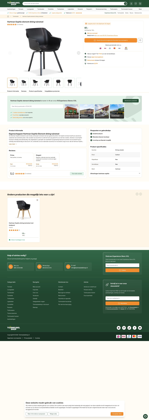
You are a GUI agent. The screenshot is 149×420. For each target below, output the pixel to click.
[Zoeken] (125, 3)
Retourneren (61, 295)
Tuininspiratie (120, 12)
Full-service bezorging (64, 304)
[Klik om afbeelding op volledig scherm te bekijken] (44, 51)
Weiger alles (53, 414)
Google (122, 308)
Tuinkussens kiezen (89, 292)
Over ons (35, 292)
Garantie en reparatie (64, 298)
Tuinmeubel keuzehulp (64, 301)
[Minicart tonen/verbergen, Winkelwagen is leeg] (140, 3)
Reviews (23, 91)
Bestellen (61, 289)
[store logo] (13, 3)
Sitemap (35, 307)
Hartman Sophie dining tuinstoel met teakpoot (21, 224)
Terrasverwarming (101, 9)
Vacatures (36, 295)
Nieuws (131, 12)
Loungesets (30, 9)
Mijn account (36, 287)
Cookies (37, 338)
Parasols (80, 9)
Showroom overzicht (131, 100)
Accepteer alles (116, 414)
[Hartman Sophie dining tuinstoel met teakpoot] (23, 210)
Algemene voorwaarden (14, 338)
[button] (15, 25)
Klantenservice (138, 12)
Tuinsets (20, 9)
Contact (60, 287)
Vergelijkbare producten (52, 91)
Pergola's (89, 9)
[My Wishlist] (135, 3)
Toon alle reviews (77, 173)
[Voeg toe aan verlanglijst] (140, 40)
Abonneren (123, 303)
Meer (140, 9)
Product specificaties (35, 91)
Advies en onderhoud (90, 287)
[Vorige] (10, 53)
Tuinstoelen (40, 9)
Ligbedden (71, 9)
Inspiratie (35, 289)
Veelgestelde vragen (39, 301)
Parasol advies (88, 289)
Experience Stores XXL (110, 12)
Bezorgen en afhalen (64, 292)
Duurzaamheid (88, 295)
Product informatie (13, 91)
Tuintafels (50, 9)
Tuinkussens (113, 9)
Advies (126, 12)
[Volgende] (78, 53)
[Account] (131, 3)
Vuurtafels (10, 304)
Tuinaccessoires (12, 313)
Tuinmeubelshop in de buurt (41, 304)
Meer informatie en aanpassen (36, 414)
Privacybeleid (133, 307)
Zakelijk (35, 298)
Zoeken (123, 270)
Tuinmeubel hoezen (126, 9)
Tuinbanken (60, 9)
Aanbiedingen (11, 9)
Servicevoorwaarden (112, 308)
